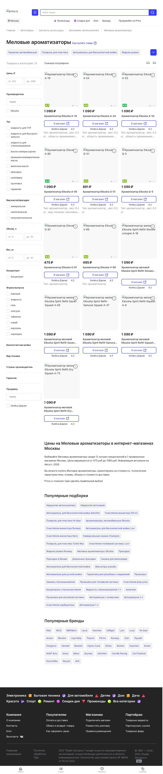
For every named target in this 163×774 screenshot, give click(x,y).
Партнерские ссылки (138, 725)
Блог (9, 731)
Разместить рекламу (98, 725)
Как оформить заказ (57, 731)
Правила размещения (98, 731)
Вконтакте (12, 736)
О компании (13, 720)
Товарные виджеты (137, 720)
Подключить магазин (98, 720)
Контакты (11, 725)
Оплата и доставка (57, 720)
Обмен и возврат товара (60, 725)
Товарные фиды (135, 731)
